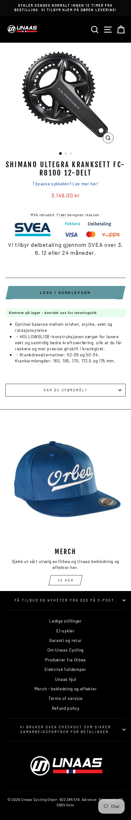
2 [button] (66, 154)
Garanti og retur (65, 640)
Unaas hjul (65, 679)
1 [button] (60, 153)
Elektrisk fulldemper (65, 669)
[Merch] (65, 482)
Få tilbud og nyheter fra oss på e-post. (65, 600)
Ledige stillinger (65, 621)
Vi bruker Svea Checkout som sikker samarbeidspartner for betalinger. (65, 729)
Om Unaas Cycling (65, 649)
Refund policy (65, 708)
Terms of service (65, 698)
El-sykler (65, 630)
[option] (65, 7)
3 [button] (71, 154)
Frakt (61, 214)
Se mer (66, 580)
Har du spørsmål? (66, 390)
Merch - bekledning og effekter (65, 688)
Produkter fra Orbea (65, 659)
